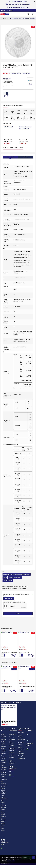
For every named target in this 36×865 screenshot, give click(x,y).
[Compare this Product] (14, 655)
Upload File (9, 598)
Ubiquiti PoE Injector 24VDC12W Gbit (7, 687)
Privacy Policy (11, 860)
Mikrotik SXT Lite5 (24, 652)
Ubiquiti (6, 683)
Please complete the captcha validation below (14, 602)
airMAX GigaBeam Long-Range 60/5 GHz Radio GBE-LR (16, 574)
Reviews (26, 157)
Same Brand (7, 124)
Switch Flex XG (8, 139)
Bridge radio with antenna (15, 577)
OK (33, 857)
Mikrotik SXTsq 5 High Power (9, 652)
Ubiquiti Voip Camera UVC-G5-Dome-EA (25, 139)
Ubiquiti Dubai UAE (7, 580)
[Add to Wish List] (11, 655)
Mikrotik (6, 649)
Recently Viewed (6, 702)
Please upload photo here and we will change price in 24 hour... (16, 595)
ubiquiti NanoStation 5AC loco (27, 686)
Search (6, 18)
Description (10, 157)
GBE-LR (5, 577)
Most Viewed (17, 702)
